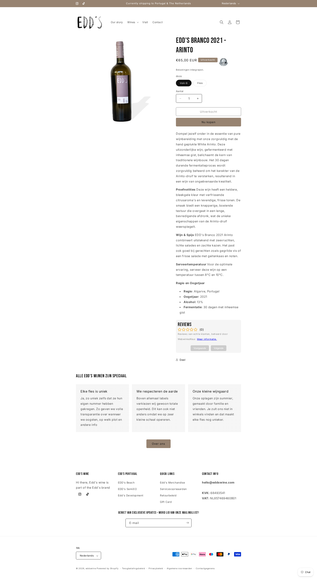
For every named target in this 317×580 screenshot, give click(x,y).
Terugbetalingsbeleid (133, 568)
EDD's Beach (126, 482)
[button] (132, 22)
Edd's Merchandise (172, 482)
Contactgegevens (205, 568)
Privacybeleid (156, 568)
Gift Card (166, 501)
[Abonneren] (187, 522)
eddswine (91, 568)
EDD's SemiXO (127, 488)
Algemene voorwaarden (179, 568)
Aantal (179, 91)
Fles (202, 83)
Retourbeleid (168, 495)
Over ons (158, 443)
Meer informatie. (207, 339)
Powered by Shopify (108, 568)
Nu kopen (209, 122)
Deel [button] (182, 359)
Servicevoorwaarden (173, 488)
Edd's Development (130, 495)
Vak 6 (186, 83)
